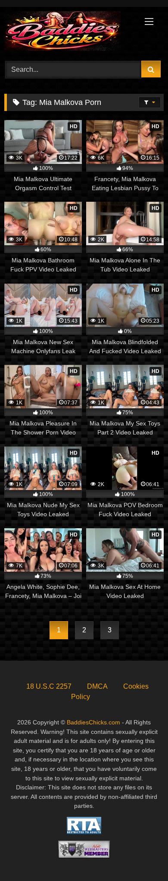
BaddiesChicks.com (93, 722)
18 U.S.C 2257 (49, 686)
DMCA (97, 686)
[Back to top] (141, 855)
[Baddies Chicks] (69, 32)
